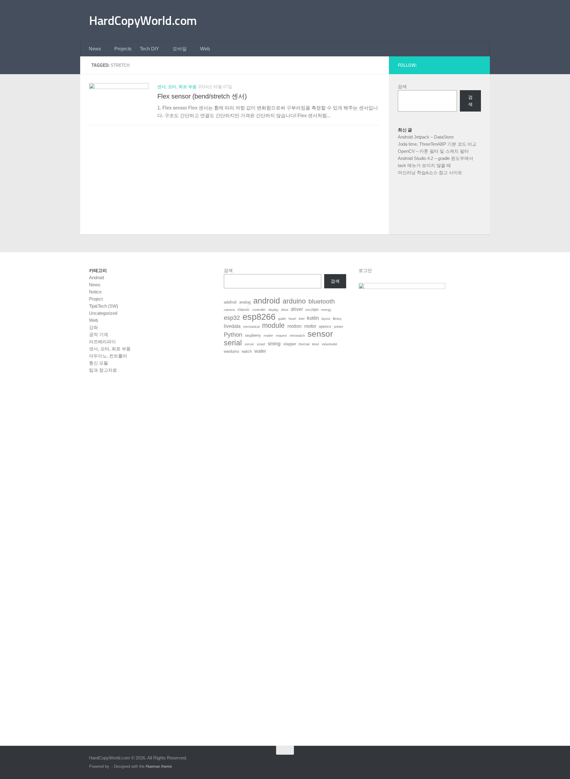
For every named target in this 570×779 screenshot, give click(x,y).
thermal (304, 344)
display (273, 309)
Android (96, 277)
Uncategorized (103, 313)
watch (247, 351)
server (249, 344)
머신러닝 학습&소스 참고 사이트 (430, 172)
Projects (123, 48)
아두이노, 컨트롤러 (108, 355)
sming (274, 343)
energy (326, 309)
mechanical (251, 326)
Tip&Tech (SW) (103, 306)
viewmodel (329, 344)
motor (310, 326)
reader (268, 335)
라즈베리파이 (102, 341)
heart (292, 318)
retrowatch (297, 335)
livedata (232, 326)
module (273, 325)
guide (282, 318)
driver (297, 309)
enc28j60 (312, 309)
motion (294, 326)
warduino (231, 351)
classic (244, 309)
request (281, 335)
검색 (402, 86)
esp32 (232, 317)
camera (229, 309)
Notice (95, 291)
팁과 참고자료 (103, 370)
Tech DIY (149, 48)
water (260, 351)
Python (233, 334)
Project (96, 298)
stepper (289, 344)
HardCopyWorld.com (143, 20)
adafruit (230, 302)
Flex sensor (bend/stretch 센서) (202, 96)
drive (284, 309)
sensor (320, 333)
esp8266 (259, 316)
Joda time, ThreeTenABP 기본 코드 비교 (437, 144)
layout (326, 318)
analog (245, 302)
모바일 (179, 48)
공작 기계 (98, 334)
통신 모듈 (98, 362)
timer (315, 344)
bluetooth (321, 301)
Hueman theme (159, 766)
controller (259, 309)
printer (338, 326)
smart (261, 344)
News (95, 48)
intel (301, 318)
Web (205, 48)
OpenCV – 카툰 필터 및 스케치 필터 (433, 151)
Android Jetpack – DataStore (426, 136)
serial (233, 342)
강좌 (93, 327)
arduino (294, 301)
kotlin (313, 318)
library (337, 318)
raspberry (253, 335)
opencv (325, 326)
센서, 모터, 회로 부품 (177, 86)
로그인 (365, 270)
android (266, 300)
